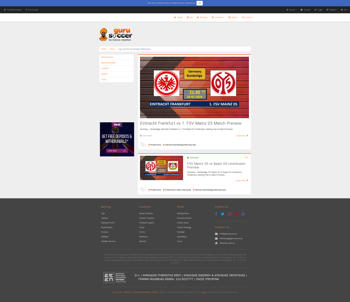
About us (127, 292)
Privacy (155, 292)
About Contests (146, 213)
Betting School (107, 222)
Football (105, 68)
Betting (202, 17)
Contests (218, 17)
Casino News (183, 222)
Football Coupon (146, 222)
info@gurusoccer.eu (228, 233)
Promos (104, 232)
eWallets (105, 236)
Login (203, 292)
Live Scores (33, 9)
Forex (103, 79)
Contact (307, 9)
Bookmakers (107, 227)
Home (180, 17)
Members (143, 236)
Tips (191, 17)
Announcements (108, 62)
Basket (104, 74)
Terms (142, 232)
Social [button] (292, 9)
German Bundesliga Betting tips (180, 144)
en (345, 9)
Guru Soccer (117, 292)
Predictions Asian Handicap (178, 189)
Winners (142, 241)
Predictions (156, 144)
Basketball (181, 236)
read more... (241, 135)
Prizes (142, 227)
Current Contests (146, 218)
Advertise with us (227, 243)
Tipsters (104, 218)
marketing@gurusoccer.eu (231, 238)
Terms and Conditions (141, 292)
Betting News (107, 57)
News (234, 17)
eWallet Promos (108, 241)
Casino (248, 17)
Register (333, 9)
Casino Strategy (184, 227)
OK (199, 3)
